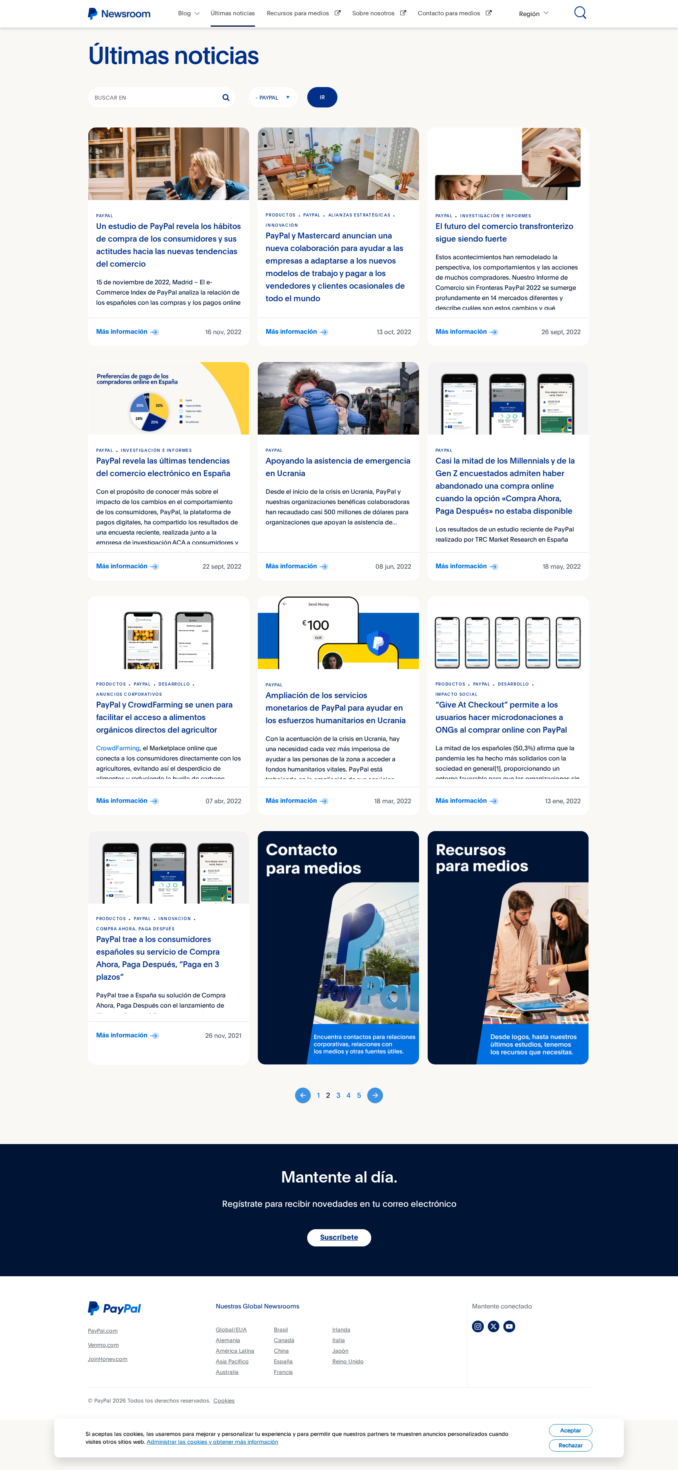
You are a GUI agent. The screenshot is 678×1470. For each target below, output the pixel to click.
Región (529, 14)
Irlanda (341, 1329)
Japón (340, 1350)
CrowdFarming (118, 748)
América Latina (235, 1350)
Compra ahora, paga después (135, 929)
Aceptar (570, 1430)
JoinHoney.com (108, 1358)
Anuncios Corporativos (129, 695)
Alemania (228, 1340)
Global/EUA (231, 1329)
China (281, 1350)
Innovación (282, 225)
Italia (338, 1340)
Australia (227, 1371)
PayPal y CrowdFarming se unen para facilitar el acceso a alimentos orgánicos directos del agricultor (164, 718)
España (283, 1361)
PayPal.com (103, 1330)
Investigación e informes (495, 216)
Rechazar (571, 1445)
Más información (122, 332)
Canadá (284, 1340)
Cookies (224, 1400)
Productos (280, 215)
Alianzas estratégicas (359, 215)
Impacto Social (457, 695)
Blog (184, 13)
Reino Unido (348, 1361)
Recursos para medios (299, 13)
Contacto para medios (450, 13)
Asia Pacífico (232, 1361)
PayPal (104, 216)
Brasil (281, 1329)
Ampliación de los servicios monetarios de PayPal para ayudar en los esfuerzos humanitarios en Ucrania (336, 708)
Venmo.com (103, 1344)
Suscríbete (339, 1237)
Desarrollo (174, 684)
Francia (283, 1371)
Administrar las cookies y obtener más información (212, 1441)
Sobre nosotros (374, 13)
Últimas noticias (233, 13)
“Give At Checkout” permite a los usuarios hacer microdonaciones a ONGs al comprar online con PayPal (501, 718)
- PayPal (266, 97)
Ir (322, 97)
